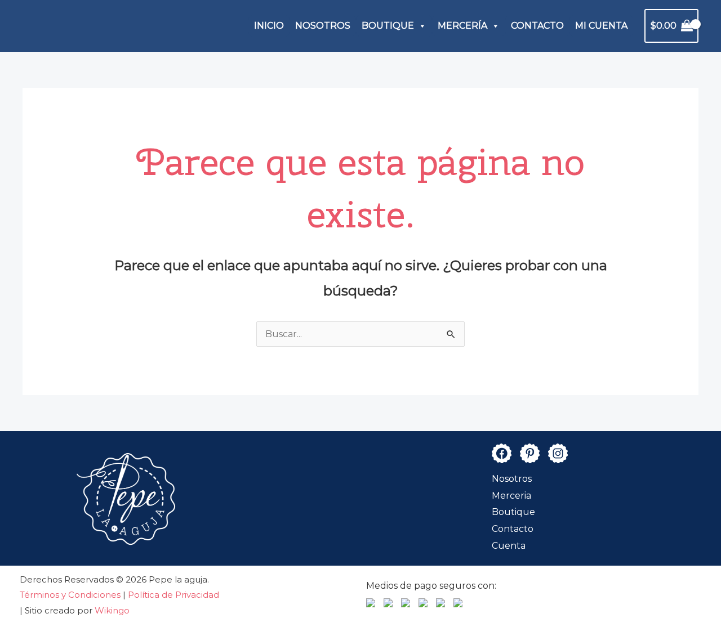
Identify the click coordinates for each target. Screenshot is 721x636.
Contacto (512, 528)
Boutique (513, 512)
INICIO (269, 25)
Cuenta (509, 545)
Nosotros (512, 478)
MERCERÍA (462, 25)
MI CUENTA (601, 25)
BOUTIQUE (388, 25)
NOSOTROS (322, 25)
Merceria (511, 495)
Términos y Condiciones (71, 594)
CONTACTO (537, 25)
